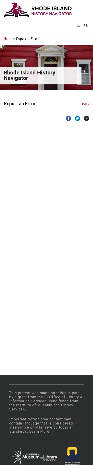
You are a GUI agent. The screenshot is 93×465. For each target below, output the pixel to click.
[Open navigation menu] (78, 25)
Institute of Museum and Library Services (41, 407)
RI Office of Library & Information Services (46, 399)
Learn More (39, 431)
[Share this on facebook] (66, 118)
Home (8, 39)
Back (85, 104)
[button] (86, 25)
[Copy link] (84, 118)
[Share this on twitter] (75, 118)
